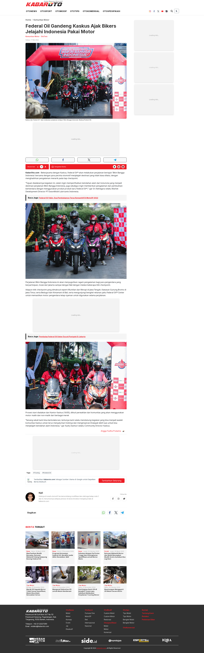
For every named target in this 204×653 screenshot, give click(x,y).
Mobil (68, 613)
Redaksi (145, 616)
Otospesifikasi (111, 11)
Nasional (88, 626)
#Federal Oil (46, 473)
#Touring (36, 473)
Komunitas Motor (41, 20)
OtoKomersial (129, 628)
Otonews (31, 11)
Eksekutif (69, 629)
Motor (68, 616)
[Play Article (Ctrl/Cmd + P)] (114, 166)
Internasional (90, 623)
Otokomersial (91, 11)
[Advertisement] (76, 139)
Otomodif (61, 11)
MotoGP (88, 616)
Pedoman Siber (148, 620)
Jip (67, 626)
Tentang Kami (148, 613)
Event (68, 623)
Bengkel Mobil (128, 620)
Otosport (46, 11)
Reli (86, 620)
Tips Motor (127, 616)
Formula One (90, 613)
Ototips (74, 11)
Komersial (107, 632)
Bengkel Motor (128, 623)
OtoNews (70, 610)
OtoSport (89, 610)
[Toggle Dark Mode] (176, 11)
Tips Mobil (127, 613)
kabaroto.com (101, 648)
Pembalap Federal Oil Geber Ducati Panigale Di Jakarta (62, 337)
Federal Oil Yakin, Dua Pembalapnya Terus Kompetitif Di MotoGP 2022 (68, 198)
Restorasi (107, 620)
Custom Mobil (109, 613)
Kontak (145, 610)
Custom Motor (109, 616)
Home (28, 20)
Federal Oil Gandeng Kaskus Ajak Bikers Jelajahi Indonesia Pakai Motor (71, 28)
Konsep (69, 620)
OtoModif (108, 610)
